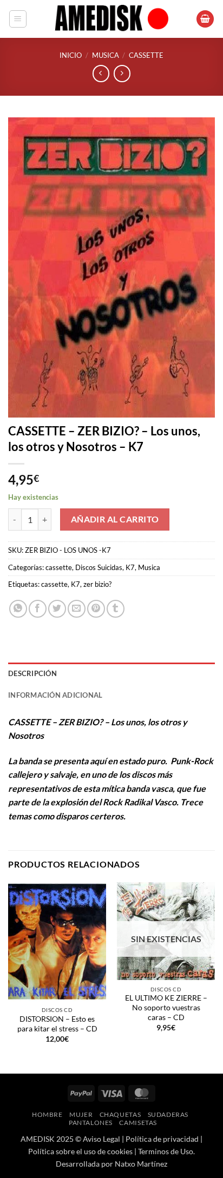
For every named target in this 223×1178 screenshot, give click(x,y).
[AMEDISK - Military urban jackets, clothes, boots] (111, 19)
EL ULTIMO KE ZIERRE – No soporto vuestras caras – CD (166, 1007)
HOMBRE (47, 1114)
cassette (146, 55)
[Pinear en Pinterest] (96, 609)
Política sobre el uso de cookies (80, 1151)
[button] (18, 19)
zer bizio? (97, 584)
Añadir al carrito (115, 519)
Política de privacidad (162, 1138)
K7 (130, 567)
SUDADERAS (168, 1114)
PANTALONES (91, 1123)
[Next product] (101, 73)
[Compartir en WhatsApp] (18, 609)
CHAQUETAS (120, 1114)
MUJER (81, 1114)
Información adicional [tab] (55, 695)
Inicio (71, 55)
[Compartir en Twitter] (57, 609)
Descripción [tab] (32, 673)
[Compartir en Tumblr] (115, 609)
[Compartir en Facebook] (38, 609)
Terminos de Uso (165, 1151)
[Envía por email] (77, 609)
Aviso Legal (101, 1138)
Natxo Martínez (141, 1163)
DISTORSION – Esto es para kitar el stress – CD (57, 1024)
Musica (105, 55)
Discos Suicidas (98, 567)
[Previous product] (122, 73)
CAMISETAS (138, 1123)
